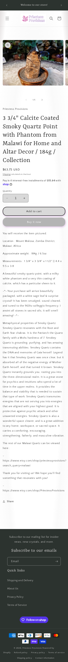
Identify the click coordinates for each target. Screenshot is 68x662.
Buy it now (34, 222)
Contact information (44, 658)
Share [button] (10, 501)
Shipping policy (24, 658)
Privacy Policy (15, 597)
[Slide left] (26, 100)
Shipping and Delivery (20, 580)
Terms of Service (17, 605)
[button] (7, 18)
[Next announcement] (61, 5)
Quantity (7, 191)
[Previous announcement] (7, 5)
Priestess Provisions (32, 648)
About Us (12, 588)
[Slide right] (42, 100)
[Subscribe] (57, 561)
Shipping (7, 174)
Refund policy (21, 652)
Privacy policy (38, 652)
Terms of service (56, 652)
